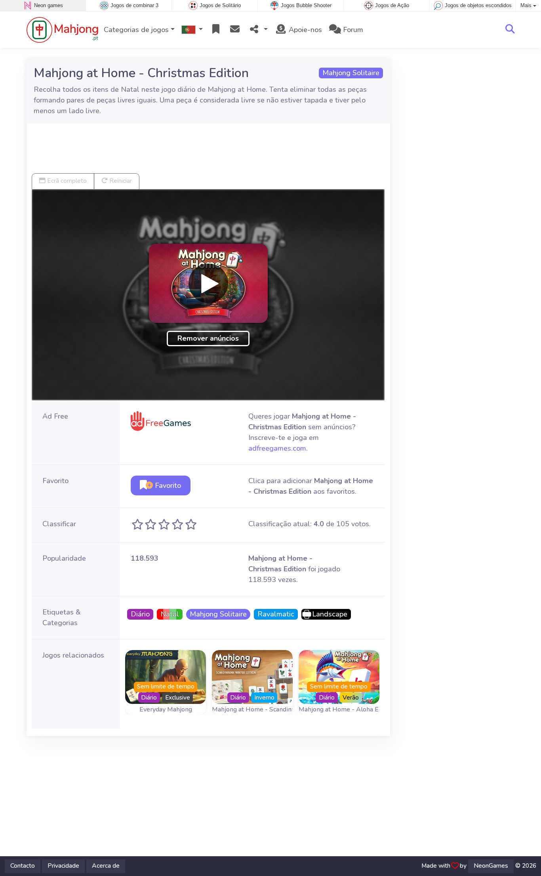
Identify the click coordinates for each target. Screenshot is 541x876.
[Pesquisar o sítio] (510, 29)
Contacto (22, 865)
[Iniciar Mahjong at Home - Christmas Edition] (208, 283)
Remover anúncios (208, 338)
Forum (352, 29)
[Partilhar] (257, 30)
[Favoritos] (215, 30)
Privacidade (63, 865)
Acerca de (106, 865)
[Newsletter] (234, 30)
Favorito (167, 485)
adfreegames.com (277, 448)
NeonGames (491, 865)
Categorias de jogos (136, 29)
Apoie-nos (304, 29)
